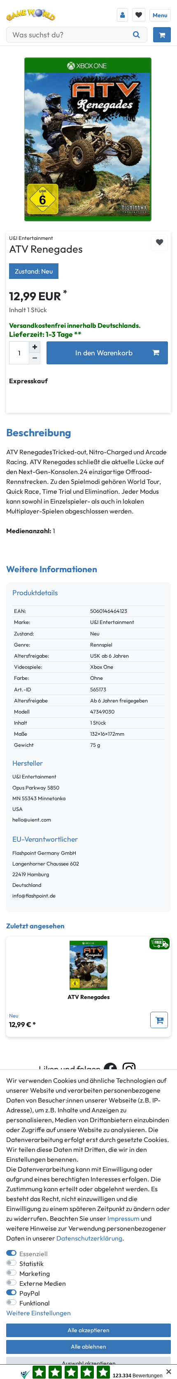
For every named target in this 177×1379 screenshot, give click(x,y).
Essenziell (33, 1254)
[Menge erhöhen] (34, 347)
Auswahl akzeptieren (89, 1363)
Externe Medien (42, 1283)
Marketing (34, 1273)
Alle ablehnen (88, 1346)
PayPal (29, 1293)
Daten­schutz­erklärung (89, 1238)
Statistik (31, 1263)
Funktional (34, 1303)
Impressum (123, 1218)
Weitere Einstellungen (38, 1313)
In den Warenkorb (104, 352)
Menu (160, 15)
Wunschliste (159, 242)
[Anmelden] (122, 15)
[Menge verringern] (34, 358)
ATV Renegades (88, 997)
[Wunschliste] (139, 15)
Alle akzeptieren (88, 1330)
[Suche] (136, 35)
